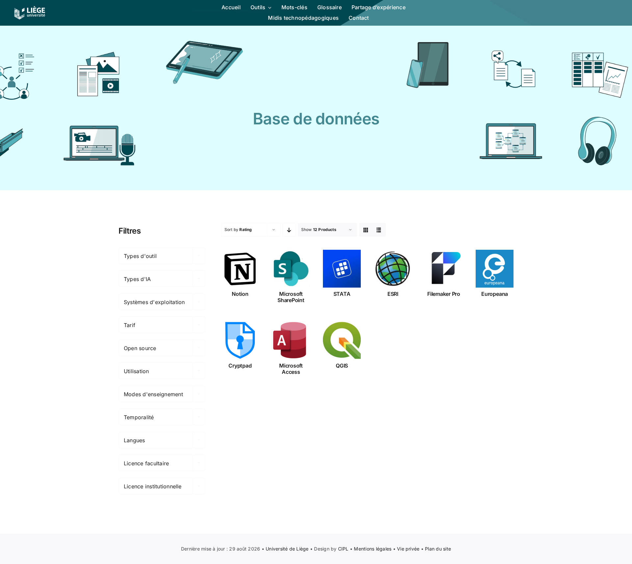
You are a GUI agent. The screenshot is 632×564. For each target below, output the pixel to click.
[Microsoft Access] (291, 340)
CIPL (343, 548)
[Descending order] (289, 229)
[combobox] (161, 255)
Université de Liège (287, 548)
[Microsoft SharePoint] (291, 269)
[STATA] (342, 269)
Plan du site (438, 548)
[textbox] (162, 256)
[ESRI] (393, 269)
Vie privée (408, 548)
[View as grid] (365, 229)
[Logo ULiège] (29, 6)
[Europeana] (495, 269)
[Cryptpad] (240, 340)
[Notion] (240, 269)
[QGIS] (342, 340)
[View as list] (379, 229)
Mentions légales (372, 548)
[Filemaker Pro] (444, 269)
